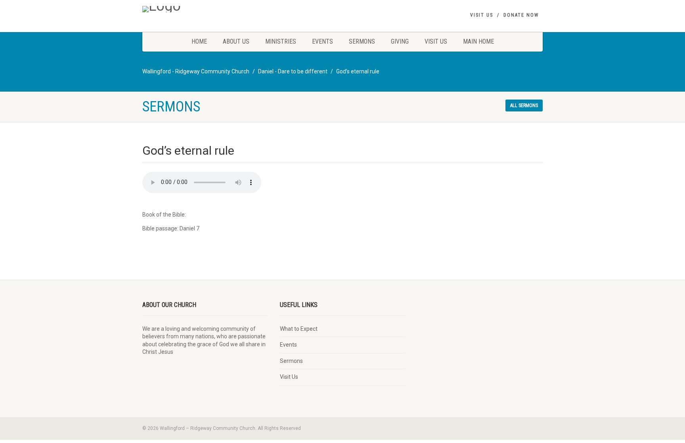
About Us (236, 41)
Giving (400, 41)
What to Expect (299, 329)
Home (199, 41)
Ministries (280, 41)
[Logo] (205, 9)
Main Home (478, 41)
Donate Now (521, 15)
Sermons (362, 41)
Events (322, 41)
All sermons (524, 105)
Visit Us (481, 15)
